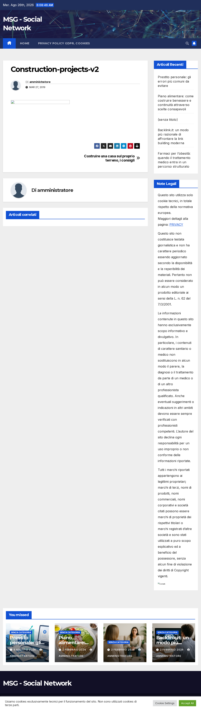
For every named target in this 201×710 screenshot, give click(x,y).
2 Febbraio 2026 (74, 649)
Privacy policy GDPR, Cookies (64, 43)
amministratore (39, 82)
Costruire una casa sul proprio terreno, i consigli (109, 158)
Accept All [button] (187, 703)
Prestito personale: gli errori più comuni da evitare (174, 81)
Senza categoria (21, 632)
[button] (187, 43)
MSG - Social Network (37, 683)
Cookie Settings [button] (165, 703)
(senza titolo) (168, 120)
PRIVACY (176, 224)
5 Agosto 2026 (25, 649)
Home (24, 43)
